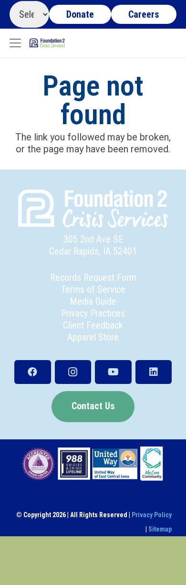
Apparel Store (93, 337)
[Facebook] (32, 372)
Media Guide (93, 301)
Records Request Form (93, 277)
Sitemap (160, 529)
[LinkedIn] (153, 372)
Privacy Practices (93, 313)
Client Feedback (93, 325)
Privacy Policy (152, 515)
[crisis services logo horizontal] (47, 43)
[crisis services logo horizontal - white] (93, 209)
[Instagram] (73, 372)
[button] (15, 43)
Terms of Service (93, 289)
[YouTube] (113, 372)
